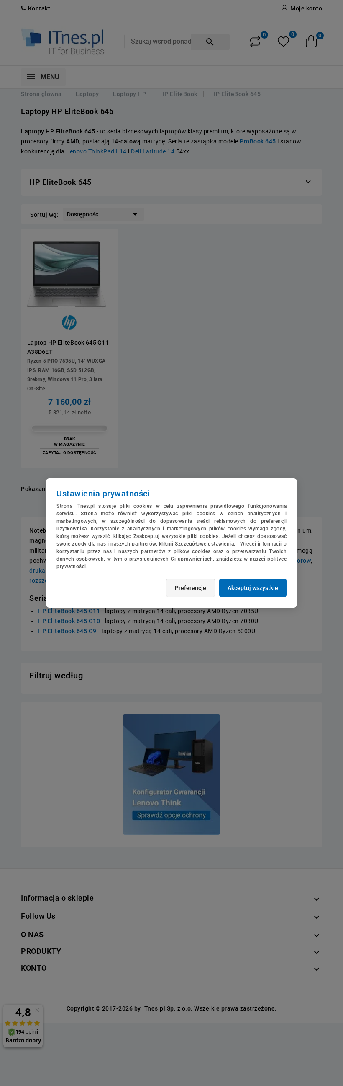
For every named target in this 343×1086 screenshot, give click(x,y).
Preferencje (190, 588)
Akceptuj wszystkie (253, 588)
